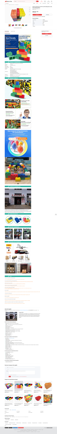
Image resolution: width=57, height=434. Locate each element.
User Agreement (32, 431)
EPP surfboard (18, 411)
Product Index (40, 429)
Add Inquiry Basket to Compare (18, 27)
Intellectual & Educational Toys (11, 4)
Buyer (37, 3)
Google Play (10, 427)
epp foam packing (30, 412)
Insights (42, 429)
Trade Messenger (15, 427)
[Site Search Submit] (37, 1)
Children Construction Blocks (8, 424)
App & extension (44, 3)
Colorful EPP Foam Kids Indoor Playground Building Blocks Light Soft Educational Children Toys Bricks (28, 391)
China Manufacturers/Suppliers (23, 429)
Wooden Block (16, 419)
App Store (6, 427)
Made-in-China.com (25, 430)
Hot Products (15, 429)
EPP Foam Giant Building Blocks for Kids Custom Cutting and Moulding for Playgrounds (48, 391)
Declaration (35, 431)
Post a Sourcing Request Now (23, 376)
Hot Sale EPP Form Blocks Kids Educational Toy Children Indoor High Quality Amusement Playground (37, 391)
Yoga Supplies (41, 411)
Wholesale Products (28, 429)
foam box (29, 411)
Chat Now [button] (48, 14)
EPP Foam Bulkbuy (14, 424)
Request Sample (43, 16)
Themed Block (12, 419)
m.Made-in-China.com (30, 430)
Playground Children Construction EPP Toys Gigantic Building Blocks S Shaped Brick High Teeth (9, 391)
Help (40, 3)
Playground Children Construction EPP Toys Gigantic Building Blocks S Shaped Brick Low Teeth (48, 404)
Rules (51, 3)
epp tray (5, 411)
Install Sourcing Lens (21, 427)
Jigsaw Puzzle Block (7, 419)
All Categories (7, 3)
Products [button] (15, 1)
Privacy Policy (38, 431)
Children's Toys (41, 412)
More (5, 425)
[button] (35, 1)
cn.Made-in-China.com (35, 430)
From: (7, 367)
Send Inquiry (37, 14)
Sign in (51, 1)
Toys (7, 4)
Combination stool (7, 412)
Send (9, 376)
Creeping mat (18, 412)
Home (5, 4)
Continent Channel (36, 429)
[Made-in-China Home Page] (8, 1)
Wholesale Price (32, 429)
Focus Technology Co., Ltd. (23, 431)
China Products (18, 429)
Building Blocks (16, 4)
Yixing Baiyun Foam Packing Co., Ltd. (36, 8)
